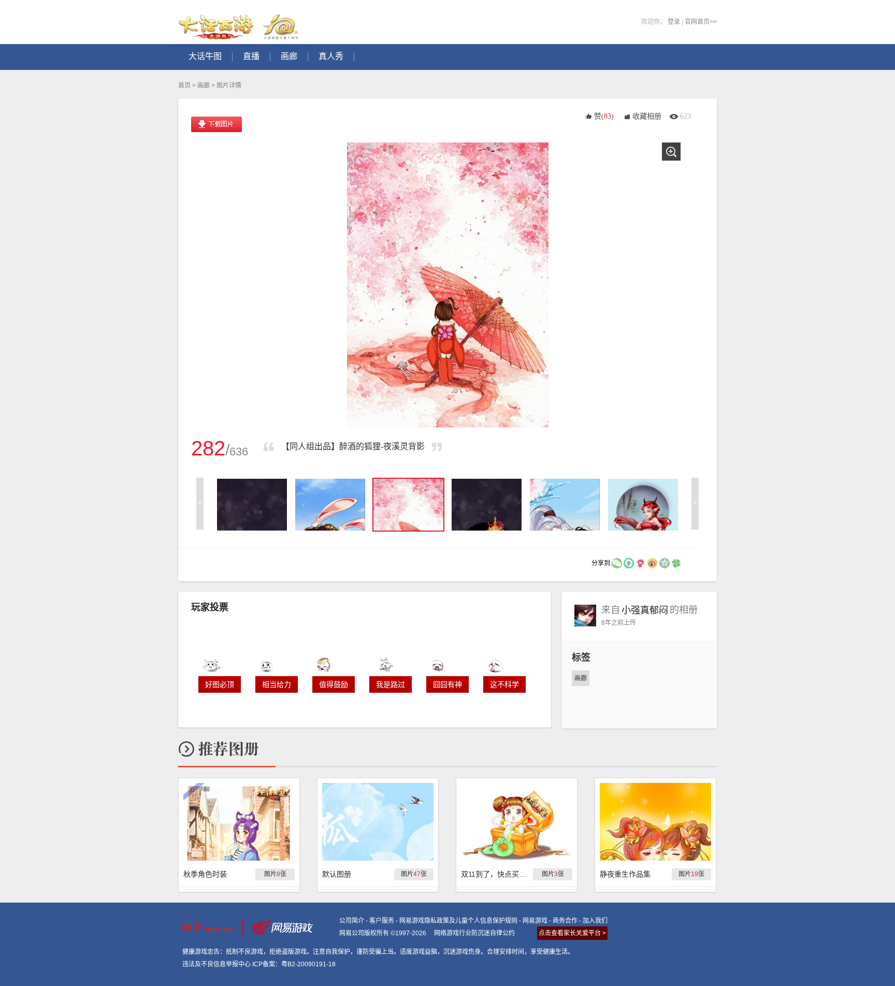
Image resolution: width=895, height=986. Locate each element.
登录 (674, 21)
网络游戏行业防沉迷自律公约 (474, 933)
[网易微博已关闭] (641, 563)
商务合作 (565, 920)
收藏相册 (646, 116)
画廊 (203, 85)
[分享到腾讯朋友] (676, 563)
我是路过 (390, 684)
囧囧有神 (447, 684)
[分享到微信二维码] (617, 563)
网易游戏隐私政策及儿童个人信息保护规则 (458, 920)
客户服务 (381, 920)
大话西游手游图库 (239, 22)
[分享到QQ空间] (664, 563)
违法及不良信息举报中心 (216, 964)
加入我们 (595, 920)
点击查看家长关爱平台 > (572, 933)
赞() (604, 116)
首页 (184, 85)
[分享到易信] (629, 563)
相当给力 (276, 684)
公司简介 (351, 920)
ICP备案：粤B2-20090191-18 (294, 964)
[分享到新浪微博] (652, 563)
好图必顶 (219, 684)
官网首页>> (701, 21)
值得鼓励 (333, 684)
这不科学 (504, 684)
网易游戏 (535, 920)
